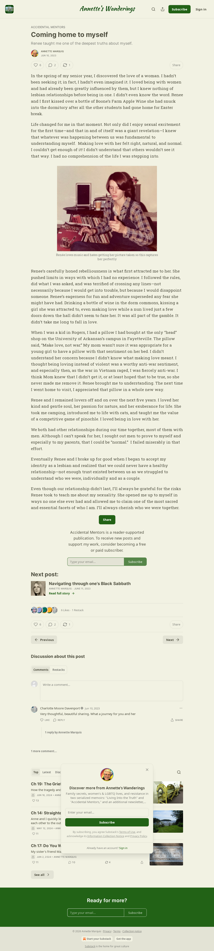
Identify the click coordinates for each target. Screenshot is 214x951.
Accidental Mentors (48, 27)
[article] (107, 854)
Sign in (201, 9)
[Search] (153, 9)
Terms (117, 931)
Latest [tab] (46, 772)
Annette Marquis (52, 51)
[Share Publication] (162, 9)
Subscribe (179, 9)
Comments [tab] (40, 670)
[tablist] (49, 670)
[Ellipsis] (181, 708)
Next (170, 640)
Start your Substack (99, 939)
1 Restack (78, 610)
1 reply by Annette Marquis (63, 732)
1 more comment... (44, 751)
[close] (147, 769)
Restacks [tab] (58, 670)
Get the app (123, 939)
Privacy (107, 931)
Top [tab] (35, 772)
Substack (90, 946)
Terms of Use (127, 832)
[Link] (25, 574)
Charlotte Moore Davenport (60, 708)
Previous (47, 640)
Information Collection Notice (105, 836)
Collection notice (132, 931)
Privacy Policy (138, 836)
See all (39, 875)
